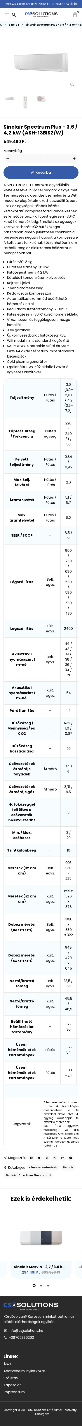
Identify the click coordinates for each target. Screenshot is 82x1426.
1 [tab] (34, 1285)
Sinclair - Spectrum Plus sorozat (28, 1175)
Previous (7, 1246)
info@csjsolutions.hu (23, 1330)
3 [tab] (48, 1285)
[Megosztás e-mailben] (63, 1158)
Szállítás (10, 1378)
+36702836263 (19, 1337)
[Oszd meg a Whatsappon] (55, 1158)
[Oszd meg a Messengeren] (71, 1158)
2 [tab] (41, 1285)
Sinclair (14, 24)
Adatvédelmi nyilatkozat (24, 1371)
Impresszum (14, 1392)
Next (74, 63)
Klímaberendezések (43, 1167)
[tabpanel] (41, 1247)
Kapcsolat (12, 1385)
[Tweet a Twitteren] (39, 1158)
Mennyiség (12, 150)
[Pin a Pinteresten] (47, 1158)
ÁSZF (7, 1364)
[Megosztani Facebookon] (31, 1158)
